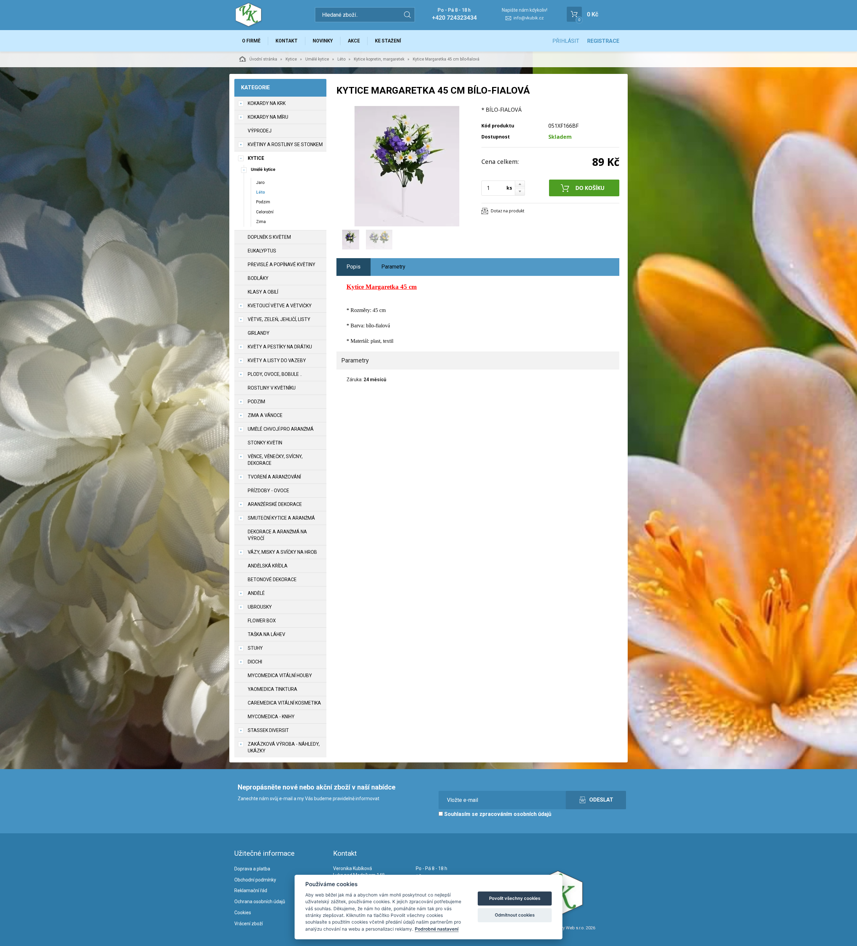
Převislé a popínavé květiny (281, 264)
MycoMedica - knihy (271, 716)
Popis (353, 267)
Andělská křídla (268, 565)
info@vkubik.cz (529, 17)
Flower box (262, 620)
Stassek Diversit (268, 730)
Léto (341, 59)
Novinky (323, 40)
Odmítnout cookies (515, 915)
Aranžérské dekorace (275, 504)
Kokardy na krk (267, 103)
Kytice (291, 59)
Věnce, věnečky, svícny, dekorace (275, 460)
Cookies (242, 912)
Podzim (263, 202)
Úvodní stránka (263, 59)
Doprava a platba (252, 868)
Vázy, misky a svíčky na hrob (282, 552)
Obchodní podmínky (255, 879)
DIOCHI (255, 661)
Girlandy (258, 333)
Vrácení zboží (248, 923)
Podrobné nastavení (437, 929)
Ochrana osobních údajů (259, 901)
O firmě (251, 40)
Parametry (393, 267)
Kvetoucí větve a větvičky (280, 305)
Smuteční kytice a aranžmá (281, 518)
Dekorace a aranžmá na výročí (277, 535)
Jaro (260, 182)
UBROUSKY (260, 607)
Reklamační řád (250, 890)
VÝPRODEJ (259, 130)
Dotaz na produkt (507, 211)
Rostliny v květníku (272, 388)
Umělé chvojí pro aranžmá (281, 429)
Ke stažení (388, 40)
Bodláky (258, 278)
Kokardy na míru (268, 117)
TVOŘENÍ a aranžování (274, 477)
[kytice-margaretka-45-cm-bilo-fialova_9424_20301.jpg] (406, 166)
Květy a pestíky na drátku (280, 346)
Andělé (256, 593)
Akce (354, 40)
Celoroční (265, 212)
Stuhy (255, 648)
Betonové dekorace (272, 579)
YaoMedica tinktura (272, 689)
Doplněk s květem (269, 237)
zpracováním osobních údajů (515, 814)
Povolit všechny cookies (514, 898)
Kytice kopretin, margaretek (379, 59)
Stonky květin (265, 442)
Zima (261, 221)
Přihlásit (565, 41)
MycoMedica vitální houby (280, 675)
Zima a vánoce (265, 415)
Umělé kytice (317, 59)
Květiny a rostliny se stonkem (285, 144)
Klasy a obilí (263, 292)
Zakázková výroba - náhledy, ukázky (284, 747)
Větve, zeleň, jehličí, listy (279, 319)
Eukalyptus (262, 250)
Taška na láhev (266, 634)
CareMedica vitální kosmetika (284, 703)
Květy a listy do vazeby (277, 360)
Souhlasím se (497, 814)
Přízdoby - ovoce (268, 490)
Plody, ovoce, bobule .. (275, 374)
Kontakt (287, 40)
